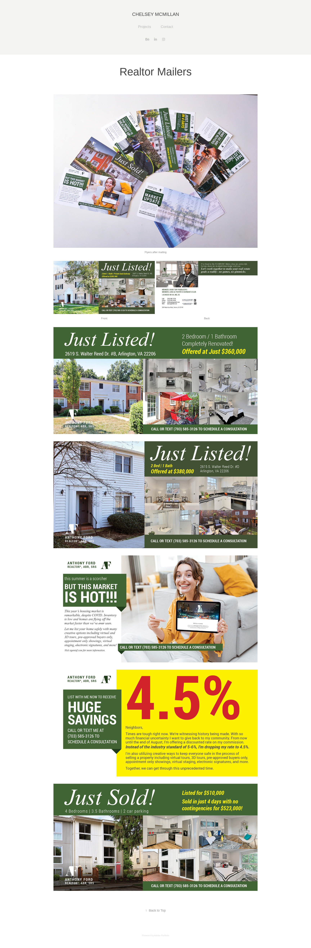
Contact (167, 27)
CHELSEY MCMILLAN (155, 14)
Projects (144, 27)
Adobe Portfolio (161, 935)
